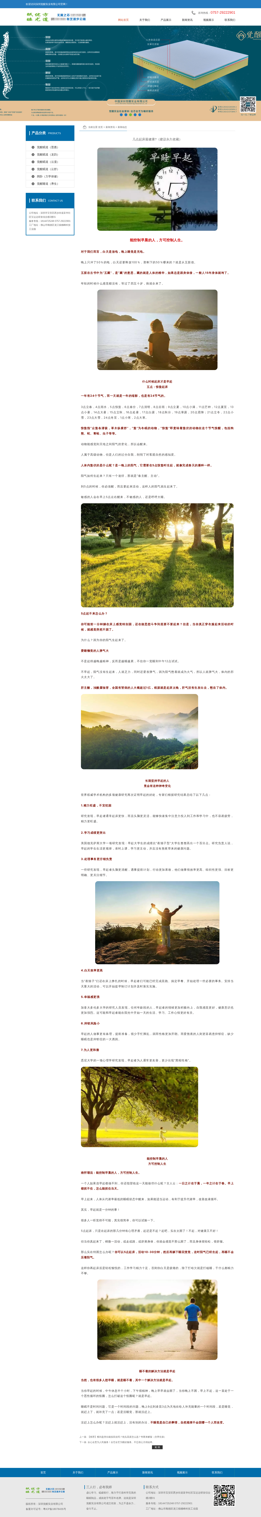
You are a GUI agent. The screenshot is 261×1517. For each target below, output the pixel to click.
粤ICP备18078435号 (54, 1509)
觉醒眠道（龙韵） (48, 154)
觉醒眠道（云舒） (48, 169)
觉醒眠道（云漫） (48, 161)
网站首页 (123, 19)
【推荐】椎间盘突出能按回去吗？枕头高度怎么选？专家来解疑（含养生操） (127, 1437)
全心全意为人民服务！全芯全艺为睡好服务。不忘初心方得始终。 (121, 1442)
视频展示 (208, 19)
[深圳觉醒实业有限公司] (59, 17)
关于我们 (144, 19)
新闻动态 (122, 127)
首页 (100, 127)
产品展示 (166, 19)
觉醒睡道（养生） (48, 183)
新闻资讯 (187, 19)
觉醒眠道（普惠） (48, 147)
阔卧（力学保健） (48, 176)
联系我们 (230, 19)
